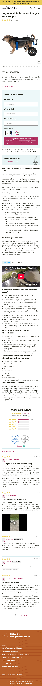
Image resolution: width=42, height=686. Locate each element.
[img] (6, 457)
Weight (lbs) (9, 109)
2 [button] (18, 615)
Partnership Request (10, 667)
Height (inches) (10, 119)
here (35, 151)
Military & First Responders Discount (16, 654)
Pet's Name (8, 99)
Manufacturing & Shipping (12, 648)
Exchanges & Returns (10, 651)
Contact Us (6, 663)
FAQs (4, 645)
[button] (12, 419)
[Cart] (35, 7)
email (10, 388)
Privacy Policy (28, 683)
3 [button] (21, 615)
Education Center (9, 660)
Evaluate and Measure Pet (12, 657)
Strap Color (8, 128)
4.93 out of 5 (26, 414)
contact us (20, 143)
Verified (19, 446)
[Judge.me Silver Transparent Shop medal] (25, 439)
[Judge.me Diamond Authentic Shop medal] (15, 439)
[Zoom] (39, 62)
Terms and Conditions (15, 683)
